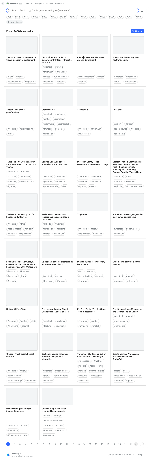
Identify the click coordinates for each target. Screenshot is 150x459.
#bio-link (118, 124)
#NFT (126, 371)
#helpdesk (48, 380)
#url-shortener (60, 77)
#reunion (12, 181)
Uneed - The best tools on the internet (125, 241)
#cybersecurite (15, 81)
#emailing (97, 234)
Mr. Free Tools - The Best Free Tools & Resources (92, 288)
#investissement (86, 77)
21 (125, 444)
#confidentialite (96, 371)
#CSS (102, 17)
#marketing (13, 326)
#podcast (59, 276)
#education (30, 380)
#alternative (119, 134)
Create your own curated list (121, 454)
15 (90, 444)
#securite (82, 376)
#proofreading (26, 129)
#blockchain (119, 376)
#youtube (47, 181)
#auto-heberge (15, 380)
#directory (131, 281)
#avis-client (83, 134)
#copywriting (25, 234)
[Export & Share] (142, 10)
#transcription (25, 181)
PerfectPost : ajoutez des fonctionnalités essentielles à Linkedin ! (53, 195)
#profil (117, 371)
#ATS (26, 17)
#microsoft (96, 176)
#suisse (46, 77)
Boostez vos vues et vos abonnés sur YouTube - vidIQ (57, 141)
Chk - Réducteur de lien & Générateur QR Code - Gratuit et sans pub (55, 38)
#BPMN (73, 17)
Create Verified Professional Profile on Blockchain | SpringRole (127, 333)
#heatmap (83, 181)
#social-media (14, 229)
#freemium (48, 72)
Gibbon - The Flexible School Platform (18, 333)
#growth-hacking (51, 186)
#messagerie (84, 361)
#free (10, 134)
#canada (12, 281)
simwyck (16, 3)
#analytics (60, 181)
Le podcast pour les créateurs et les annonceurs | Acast (56, 241)
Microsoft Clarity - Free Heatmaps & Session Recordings (92, 141)
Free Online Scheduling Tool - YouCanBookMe (124, 36)
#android (47, 425)
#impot (100, 77)
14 (84, 444)
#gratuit (59, 67)
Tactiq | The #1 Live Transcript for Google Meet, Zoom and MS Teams (21, 141)
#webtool (47, 67)
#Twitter (11, 234)
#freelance (60, 321)
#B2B (44, 17)
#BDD (53, 17)
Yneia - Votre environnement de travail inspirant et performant (19, 36)
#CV (120, 17)
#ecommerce (132, 229)
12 (73, 444)
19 (114, 444)
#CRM (93, 17)
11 (67, 444)
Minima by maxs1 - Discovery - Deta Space (92, 241)
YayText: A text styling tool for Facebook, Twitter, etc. (18, 193)
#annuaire (118, 281)
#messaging (96, 376)
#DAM (129, 17)
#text (80, 271)
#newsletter (84, 234)
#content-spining (134, 186)
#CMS (84, 17)
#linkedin (28, 229)
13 (78, 444)
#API (17, 17)
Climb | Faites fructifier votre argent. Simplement (92, 36)
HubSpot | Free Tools (14, 287)
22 (131, 444)
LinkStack (115, 88)
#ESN (10, 77)
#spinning (118, 186)
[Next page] (142, 444)
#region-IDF (30, 81)
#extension (48, 134)
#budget (58, 415)
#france (20, 77)
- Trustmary (80, 88)
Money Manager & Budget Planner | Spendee (21, 388)
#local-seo (12, 276)
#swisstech (83, 380)
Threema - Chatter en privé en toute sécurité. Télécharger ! (92, 333)
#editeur (91, 271)
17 (102, 444)
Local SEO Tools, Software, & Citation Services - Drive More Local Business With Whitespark (21, 242)
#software (60, 114)
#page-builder (85, 276)
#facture (47, 326)
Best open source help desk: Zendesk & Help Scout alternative (55, 333)
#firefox (46, 234)
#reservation (131, 81)
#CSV (112, 17)
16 (96, 444)
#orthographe (64, 124)
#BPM (63, 17)
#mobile (82, 366)
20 (119, 444)
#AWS (35, 17)
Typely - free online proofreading (19, 88)
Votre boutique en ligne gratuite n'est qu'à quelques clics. (128, 193)
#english (95, 326)
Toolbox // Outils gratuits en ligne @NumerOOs (44, 3)
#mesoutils (48, 81)
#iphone (59, 425)
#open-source (120, 129)
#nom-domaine (121, 321)
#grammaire (48, 124)
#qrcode (61, 81)
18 (108, 444)
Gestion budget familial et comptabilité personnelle (52, 388)
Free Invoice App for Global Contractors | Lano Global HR (53, 288)
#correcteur (59, 119)
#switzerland (49, 435)
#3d (9, 17)
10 (61, 444)
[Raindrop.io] (8, 455)
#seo (64, 186)
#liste (33, 321)
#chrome (59, 129)
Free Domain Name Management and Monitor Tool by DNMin (128, 288)
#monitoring (119, 326)
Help (140, 454)
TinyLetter (80, 192)
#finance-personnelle (18, 435)
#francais (61, 72)
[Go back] (2, 3)
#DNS (139, 17)
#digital (25, 326)
